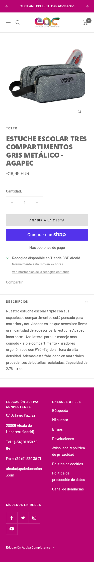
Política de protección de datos (68, 476)
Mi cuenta (60, 419)
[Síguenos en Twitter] (23, 517)
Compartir (14, 282)
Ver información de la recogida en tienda (40, 272)
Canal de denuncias (68, 489)
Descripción (17, 301)
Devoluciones (63, 438)
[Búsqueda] (18, 22)
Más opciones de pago (47, 247)
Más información (62, 6)
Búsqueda (60, 410)
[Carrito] (85, 22)
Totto (11, 128)
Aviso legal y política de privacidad (68, 451)
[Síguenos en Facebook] (11, 517)
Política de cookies (67, 464)
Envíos (57, 429)
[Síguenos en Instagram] (34, 517)
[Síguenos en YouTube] (11, 529)
